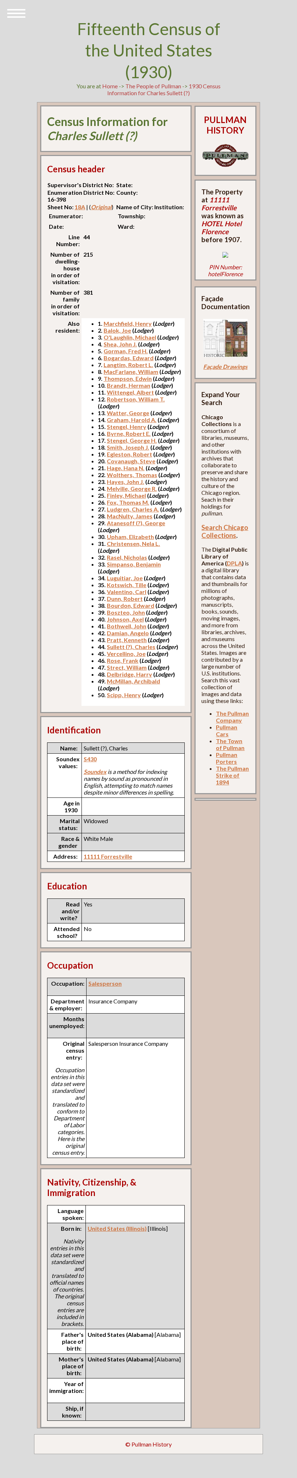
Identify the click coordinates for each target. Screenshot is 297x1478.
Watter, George (128, 412)
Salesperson (105, 983)
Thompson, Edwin (128, 378)
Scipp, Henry (124, 694)
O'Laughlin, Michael (130, 337)
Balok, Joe (117, 330)
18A (80, 206)
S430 (90, 758)
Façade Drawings (225, 366)
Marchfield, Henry (128, 323)
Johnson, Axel (125, 619)
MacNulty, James (129, 516)
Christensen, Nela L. (133, 543)
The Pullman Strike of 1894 (232, 775)
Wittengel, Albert (130, 392)
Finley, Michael (126, 495)
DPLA (234, 563)
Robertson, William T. (136, 399)
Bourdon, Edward (130, 605)
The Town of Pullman (230, 744)
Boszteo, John (126, 612)
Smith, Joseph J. (128, 447)
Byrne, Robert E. (129, 433)
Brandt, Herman (128, 385)
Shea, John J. (120, 344)
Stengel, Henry (126, 426)
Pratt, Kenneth (127, 639)
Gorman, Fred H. (126, 351)
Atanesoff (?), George (136, 522)
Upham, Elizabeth (130, 536)
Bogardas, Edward (129, 357)
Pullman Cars (226, 730)
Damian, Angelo (128, 632)
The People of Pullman (153, 86)
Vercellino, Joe (126, 653)
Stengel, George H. (132, 440)
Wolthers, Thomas (132, 474)
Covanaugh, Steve (131, 461)
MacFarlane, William (131, 371)
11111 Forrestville (108, 856)
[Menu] (16, 13)
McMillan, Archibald (133, 681)
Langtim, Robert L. (128, 364)
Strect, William (127, 667)
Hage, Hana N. (126, 467)
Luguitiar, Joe (125, 577)
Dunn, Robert (125, 598)
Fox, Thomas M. (128, 502)
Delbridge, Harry (129, 674)
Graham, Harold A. (131, 419)
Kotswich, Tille (126, 584)
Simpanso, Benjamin (134, 564)
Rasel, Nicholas (127, 557)
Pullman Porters (226, 758)
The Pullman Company (232, 717)
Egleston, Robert (129, 454)
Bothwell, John (126, 626)
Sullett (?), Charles (131, 646)
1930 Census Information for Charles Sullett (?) (164, 89)
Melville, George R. (132, 488)
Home (110, 86)
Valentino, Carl (126, 591)
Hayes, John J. (125, 481)
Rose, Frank (122, 660)
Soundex (95, 771)
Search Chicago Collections (224, 531)
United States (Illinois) (117, 1228)
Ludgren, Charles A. (133, 509)
